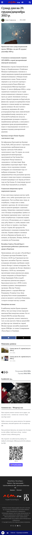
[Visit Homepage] (14, 2)
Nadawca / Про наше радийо (15, 483)
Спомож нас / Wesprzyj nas (12, 408)
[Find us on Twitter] (13, 526)
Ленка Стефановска (10, 20)
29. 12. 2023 (23, 20)
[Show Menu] (2, 2)
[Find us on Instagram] (15, 526)
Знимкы (12, 490)
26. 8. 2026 (12, 361)
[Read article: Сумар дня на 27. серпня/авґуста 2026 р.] (4, 350)
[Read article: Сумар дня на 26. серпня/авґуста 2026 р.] (4, 358)
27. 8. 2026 (12, 352)
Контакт (19, 490)
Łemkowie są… (7, 379)
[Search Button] (30, 2)
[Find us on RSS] (20, 526)
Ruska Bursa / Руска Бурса (15, 481)
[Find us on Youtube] (17, 526)
